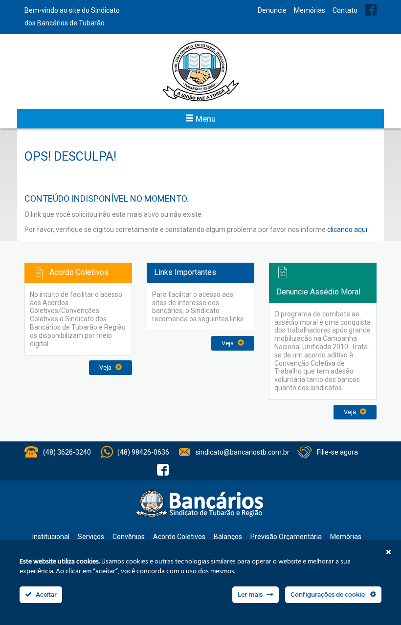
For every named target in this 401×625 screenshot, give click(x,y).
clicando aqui (347, 229)
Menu (205, 119)
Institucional (50, 537)
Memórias (309, 10)
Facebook (371, 10)
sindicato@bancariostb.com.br (243, 452)
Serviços (91, 537)
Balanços (228, 537)
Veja (106, 367)
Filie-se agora (337, 452)
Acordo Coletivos (179, 537)
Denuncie (272, 10)
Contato (345, 10)
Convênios (128, 537)
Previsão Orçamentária (286, 537)
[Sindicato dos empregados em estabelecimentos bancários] (200, 71)
